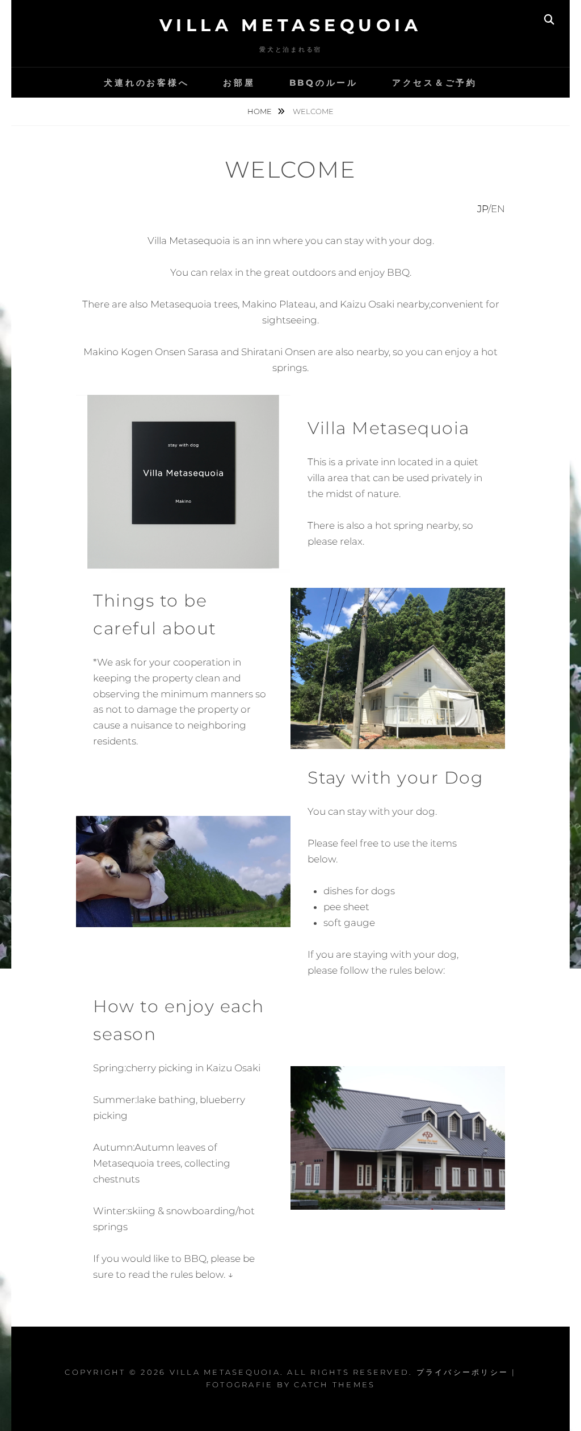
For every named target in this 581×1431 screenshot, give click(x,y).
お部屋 (239, 82)
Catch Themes (334, 1384)
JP (482, 208)
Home (260, 111)
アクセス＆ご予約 (434, 82)
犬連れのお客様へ (146, 82)
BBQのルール (323, 82)
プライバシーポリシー (462, 1372)
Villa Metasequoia (290, 25)
